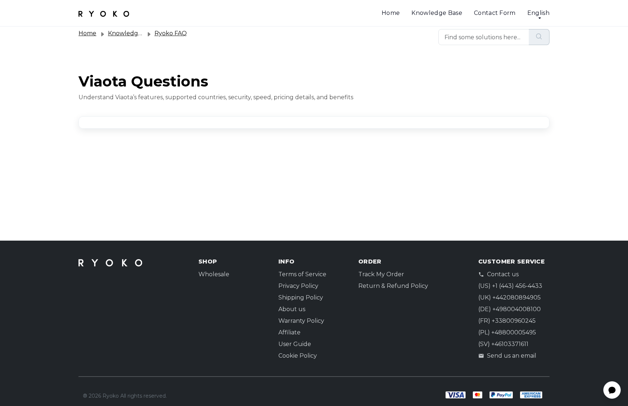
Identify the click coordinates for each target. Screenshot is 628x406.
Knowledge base (132, 33)
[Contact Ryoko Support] (103, 13)
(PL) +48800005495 (507, 332)
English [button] (538, 12)
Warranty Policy (301, 320)
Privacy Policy (298, 285)
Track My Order (381, 274)
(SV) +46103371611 (503, 344)
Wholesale (213, 274)
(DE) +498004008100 (509, 309)
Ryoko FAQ (170, 33)
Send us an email (511, 355)
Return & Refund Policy (393, 285)
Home (391, 12)
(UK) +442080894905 (509, 297)
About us (291, 309)
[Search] (539, 37)
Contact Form (495, 12)
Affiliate (289, 332)
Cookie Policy (297, 355)
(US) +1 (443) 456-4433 (510, 285)
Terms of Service (302, 274)
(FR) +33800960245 (507, 320)
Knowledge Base (436, 12)
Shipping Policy (300, 297)
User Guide (294, 344)
